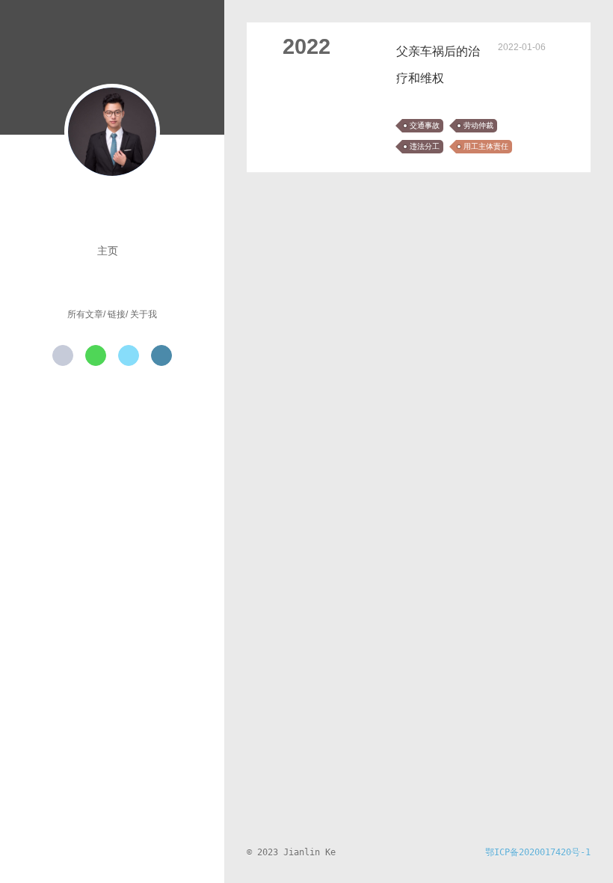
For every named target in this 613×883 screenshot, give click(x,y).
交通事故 (425, 125)
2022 (306, 46)
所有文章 (85, 314)
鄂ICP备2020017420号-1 (538, 852)
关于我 (143, 314)
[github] (62, 355)
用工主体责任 (485, 146)
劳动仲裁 (478, 125)
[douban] (95, 355)
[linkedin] (161, 355)
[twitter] (128, 355)
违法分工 (425, 146)
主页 (107, 251)
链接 (117, 314)
